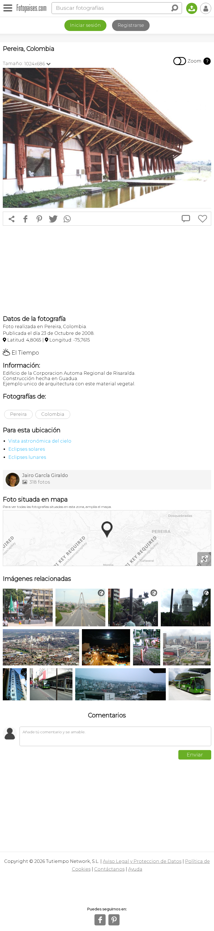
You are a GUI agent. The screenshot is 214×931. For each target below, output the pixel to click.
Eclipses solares (26, 449)
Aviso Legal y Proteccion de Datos (142, 861)
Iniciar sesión (85, 25)
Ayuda (135, 869)
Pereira (18, 414)
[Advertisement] (107, 270)
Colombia (52, 414)
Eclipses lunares (27, 457)
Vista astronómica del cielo (39, 441)
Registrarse (131, 25)
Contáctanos (109, 869)
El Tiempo (21, 352)
